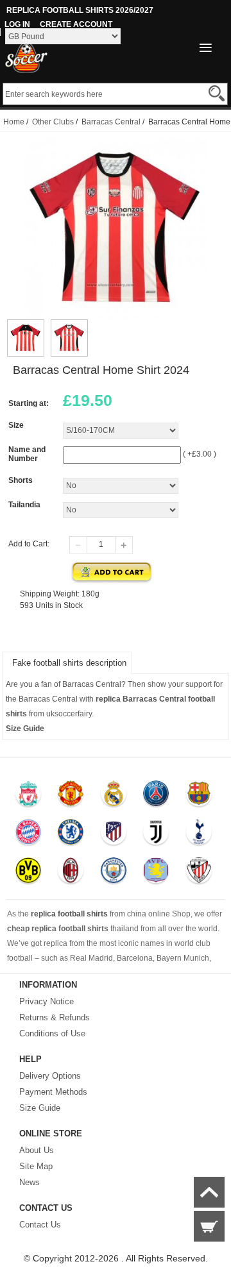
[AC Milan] (70, 873)
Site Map (36, 1166)
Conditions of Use (52, 1033)
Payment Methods (53, 1092)
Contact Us (40, 1224)
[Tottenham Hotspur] (198, 835)
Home (13, 121)
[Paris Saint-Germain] (155, 796)
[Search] (217, 93)
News (29, 1182)
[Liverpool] (27, 796)
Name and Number (27, 454)
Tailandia (24, 504)
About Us (36, 1150)
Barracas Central (111, 121)
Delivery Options (50, 1076)
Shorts (20, 480)
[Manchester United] (70, 796)
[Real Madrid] (113, 796)
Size (16, 425)
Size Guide (39, 1108)
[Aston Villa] (155, 873)
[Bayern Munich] (27, 835)
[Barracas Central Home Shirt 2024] (26, 325)
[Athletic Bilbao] (198, 873)
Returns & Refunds (54, 1017)
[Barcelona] (198, 796)
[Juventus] (155, 835)
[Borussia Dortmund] (27, 873)
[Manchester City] (113, 873)
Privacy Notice (46, 1001)
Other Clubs (53, 121)
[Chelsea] (70, 835)
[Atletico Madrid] (113, 835)
